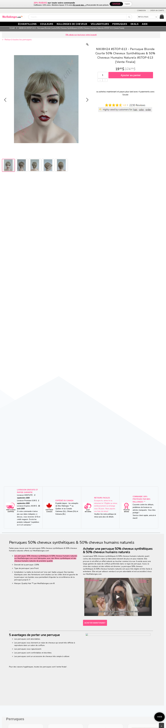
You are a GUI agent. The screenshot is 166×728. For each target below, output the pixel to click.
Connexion (141, 11)
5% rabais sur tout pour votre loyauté (81, 35)
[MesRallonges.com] (13, 16)
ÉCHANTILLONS (27, 24)
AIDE (145, 24)
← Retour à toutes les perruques (17, 39)
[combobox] (80, 16)
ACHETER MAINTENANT (95, 623)
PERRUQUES (119, 24)
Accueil (12, 28)
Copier (127, 4)
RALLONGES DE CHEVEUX (72, 24)
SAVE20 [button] (116, 4)
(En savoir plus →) (79, 5)
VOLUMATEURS (100, 24)
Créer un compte (157, 11)
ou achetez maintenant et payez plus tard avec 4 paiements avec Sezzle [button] (125, 93)
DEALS (135, 24)
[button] (87, 46)
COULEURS (46, 24)
